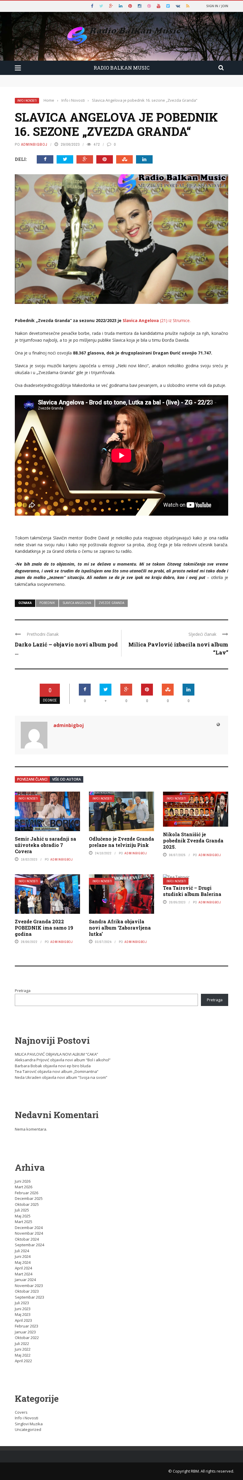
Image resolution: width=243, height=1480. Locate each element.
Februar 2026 (26, 1192)
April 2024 (23, 1268)
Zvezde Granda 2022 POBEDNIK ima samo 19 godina (44, 927)
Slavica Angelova (77, 603)
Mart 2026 (23, 1186)
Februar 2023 (26, 1326)
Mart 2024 (23, 1274)
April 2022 (23, 1360)
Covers (21, 1412)
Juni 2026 (23, 1181)
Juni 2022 (23, 1349)
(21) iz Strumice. (157, 320)
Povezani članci (32, 779)
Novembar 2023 (29, 1285)
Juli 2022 (22, 1343)
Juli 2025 (22, 1210)
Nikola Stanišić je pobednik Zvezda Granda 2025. (193, 840)
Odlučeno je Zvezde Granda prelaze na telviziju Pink (121, 842)
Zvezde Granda (111, 603)
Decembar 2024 (29, 1227)
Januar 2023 (25, 1332)
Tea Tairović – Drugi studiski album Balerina (192, 891)
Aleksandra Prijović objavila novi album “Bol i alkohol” (63, 1059)
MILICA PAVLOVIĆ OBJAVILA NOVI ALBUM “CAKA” (56, 1054)
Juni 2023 (23, 1308)
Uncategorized (28, 1429)
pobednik (47, 603)
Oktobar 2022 (27, 1337)
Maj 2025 (23, 1216)
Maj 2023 (23, 1314)
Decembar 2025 (29, 1198)
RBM (195, 1471)
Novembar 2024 (29, 1233)
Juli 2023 (22, 1302)
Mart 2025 (23, 1221)
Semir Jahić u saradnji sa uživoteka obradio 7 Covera (45, 845)
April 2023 (23, 1320)
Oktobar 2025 (27, 1204)
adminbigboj (34, 144)
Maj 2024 (23, 1262)
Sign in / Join (217, 6)
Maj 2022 (23, 1355)
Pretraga (23, 990)
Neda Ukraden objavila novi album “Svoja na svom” (61, 1077)
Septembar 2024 (29, 1244)
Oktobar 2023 (27, 1291)
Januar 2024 (25, 1279)
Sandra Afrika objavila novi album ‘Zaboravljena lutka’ (120, 927)
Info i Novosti (27, 101)
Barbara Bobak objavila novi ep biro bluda (53, 1065)
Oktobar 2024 (27, 1239)
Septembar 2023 (29, 1297)
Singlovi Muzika (29, 1423)
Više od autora (66, 779)
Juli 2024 (22, 1250)
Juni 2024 (23, 1256)
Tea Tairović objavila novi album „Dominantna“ (56, 1071)
